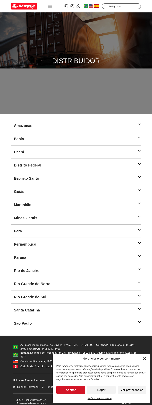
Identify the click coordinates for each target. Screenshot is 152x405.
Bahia (19, 139)
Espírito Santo (26, 178)
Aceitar (71, 390)
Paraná (20, 257)
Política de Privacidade (100, 398)
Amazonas (23, 126)
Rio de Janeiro (26, 271)
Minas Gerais (25, 218)
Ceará (19, 152)
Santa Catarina (27, 310)
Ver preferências (132, 390)
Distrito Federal (27, 165)
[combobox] (121, 6)
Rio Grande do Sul (30, 297)
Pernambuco (25, 244)
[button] (144, 358)
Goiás (19, 192)
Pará (18, 231)
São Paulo (23, 323)
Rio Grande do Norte (32, 284)
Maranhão (22, 205)
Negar (101, 390)
